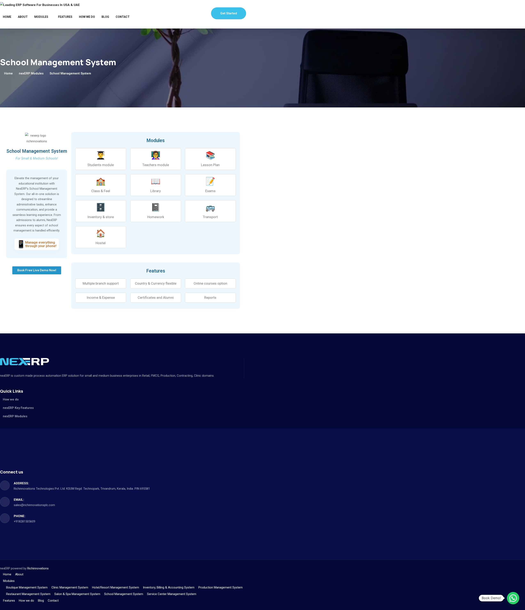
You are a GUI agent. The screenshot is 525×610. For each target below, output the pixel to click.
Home (7, 16)
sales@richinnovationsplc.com (34, 505)
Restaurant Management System (28, 594)
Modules (41, 16)
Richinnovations (38, 568)
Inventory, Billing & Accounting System (168, 587)
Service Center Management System (171, 594)
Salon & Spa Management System (77, 594)
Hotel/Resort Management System (115, 587)
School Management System (123, 594)
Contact (123, 16)
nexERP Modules (31, 73)
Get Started (228, 13)
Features (65, 16)
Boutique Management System (27, 587)
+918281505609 (24, 521)
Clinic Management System (69, 587)
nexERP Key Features (18, 408)
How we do (87, 16)
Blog (105, 16)
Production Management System (220, 587)
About (23, 16)
